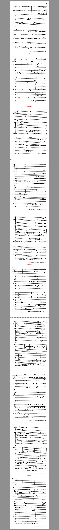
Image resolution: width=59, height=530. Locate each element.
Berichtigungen (30, 0)
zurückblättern (30, 1)
